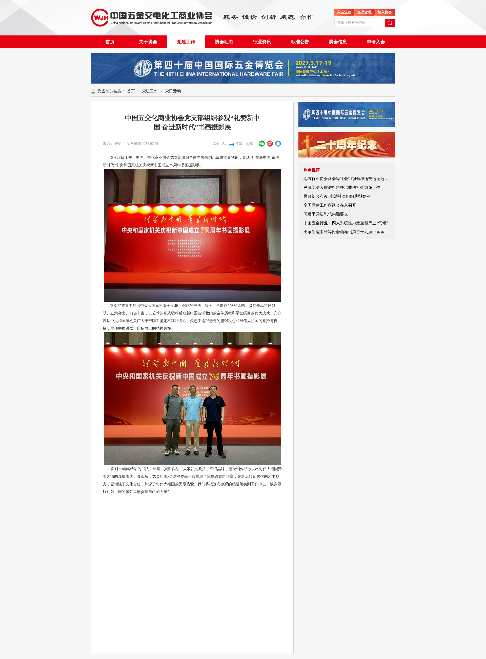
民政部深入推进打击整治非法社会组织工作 (341, 187)
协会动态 (224, 41)
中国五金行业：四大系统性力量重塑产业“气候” (345, 223)
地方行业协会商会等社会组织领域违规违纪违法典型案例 (354, 178)
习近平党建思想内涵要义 (325, 214)
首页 (110, 41)
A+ (216, 143)
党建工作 (186, 41)
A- (224, 143)
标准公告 (300, 41)
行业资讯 (262, 41)
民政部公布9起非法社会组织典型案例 (336, 196)
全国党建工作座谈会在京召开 (329, 205)
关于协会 (148, 41)
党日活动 (173, 91)
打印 (238, 144)
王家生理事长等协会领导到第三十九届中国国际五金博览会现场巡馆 (364, 232)
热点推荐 (311, 170)
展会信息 (338, 41)
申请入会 (376, 41)
